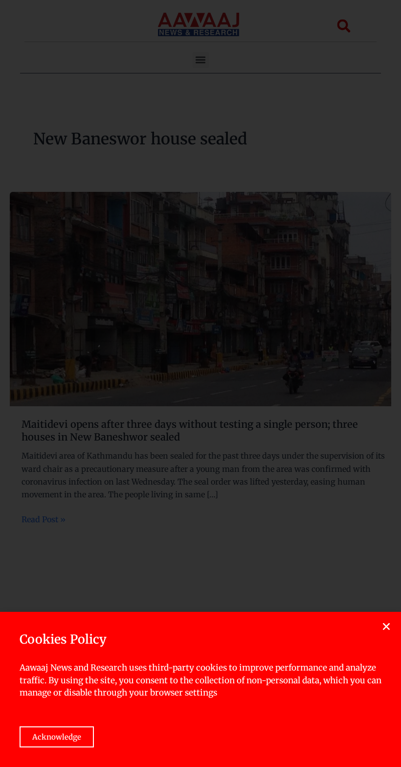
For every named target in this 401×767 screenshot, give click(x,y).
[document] (200, 383)
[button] (386, 626)
